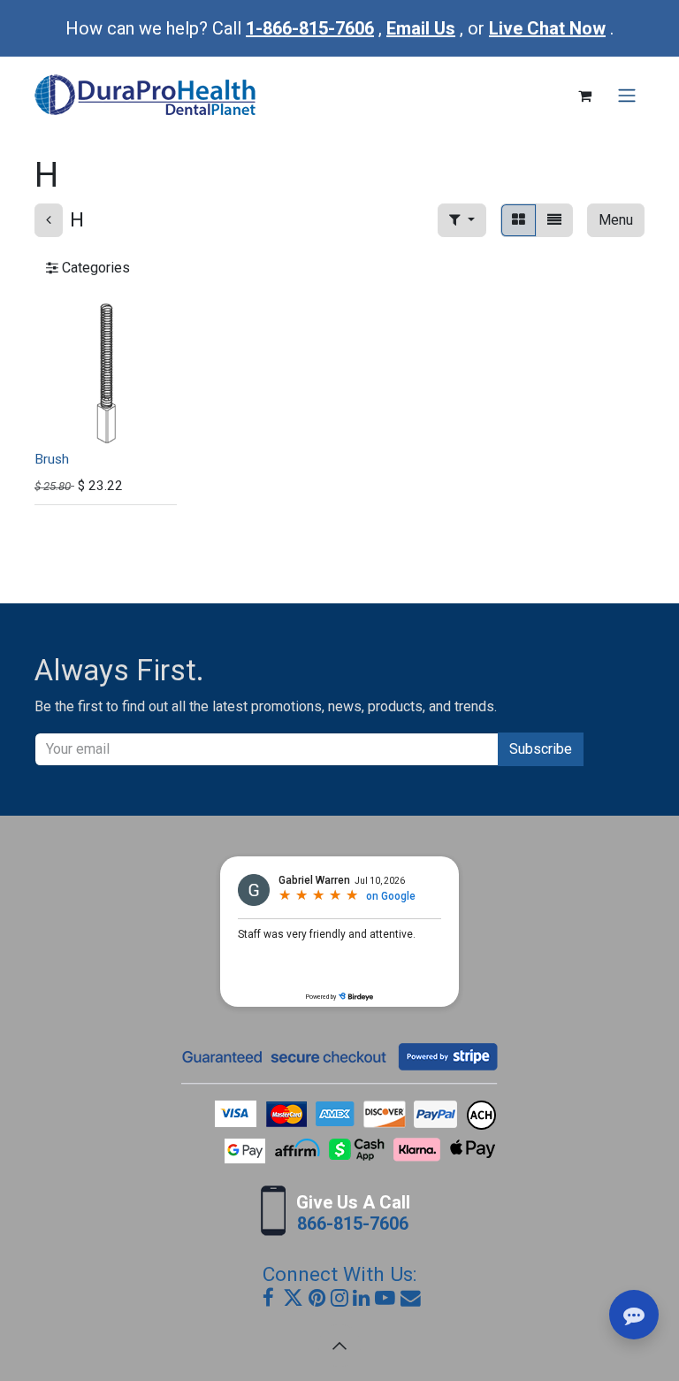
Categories (94, 267)
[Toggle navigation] (627, 96)
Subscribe (540, 748)
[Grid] (518, 220)
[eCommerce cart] (584, 95)
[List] (554, 220)
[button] (462, 220)
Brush (51, 459)
